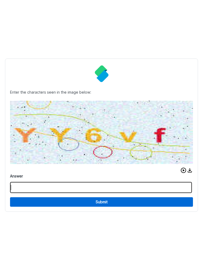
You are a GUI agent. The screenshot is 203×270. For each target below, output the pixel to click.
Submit (102, 202)
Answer (16, 176)
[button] (183, 170)
